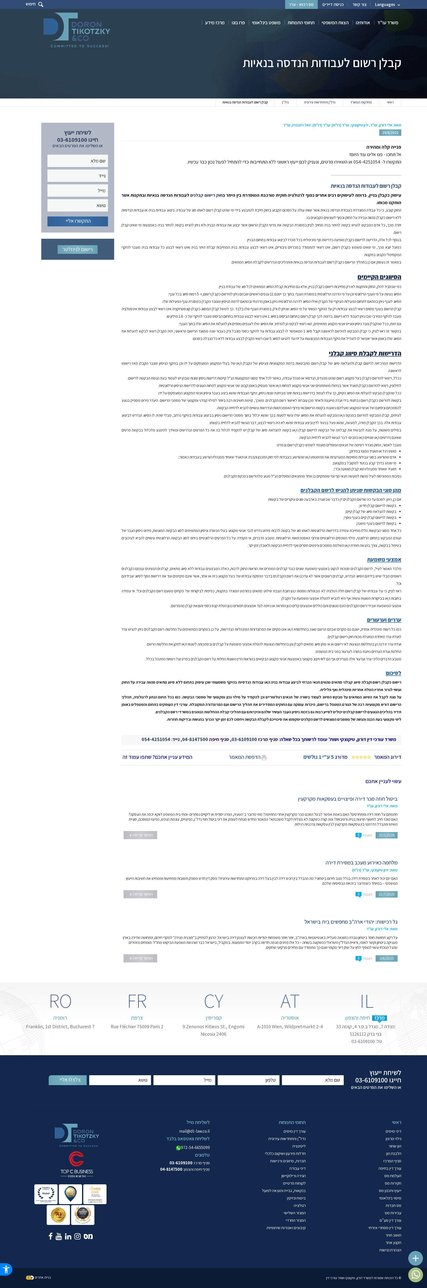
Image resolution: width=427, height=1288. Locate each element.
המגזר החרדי (296, 1220)
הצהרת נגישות (390, 1250)
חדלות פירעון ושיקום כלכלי (285, 1153)
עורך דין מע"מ (390, 1220)
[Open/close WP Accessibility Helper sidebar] (6, 1269)
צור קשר (359, 4)
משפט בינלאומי (266, 22)
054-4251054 (156, 739)
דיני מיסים (393, 1131)
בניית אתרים (43, 1277)
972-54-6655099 (195, 1147)
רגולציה (300, 1205)
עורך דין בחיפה (390, 1168)
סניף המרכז (392, 1161)
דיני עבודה (297, 1168)
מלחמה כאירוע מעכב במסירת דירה (362, 862)
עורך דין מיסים (294, 1131)
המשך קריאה (142, 834)
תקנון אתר (393, 1242)
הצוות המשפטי (335, 22)
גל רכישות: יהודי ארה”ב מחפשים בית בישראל (351, 921)
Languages (385, 4)
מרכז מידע (215, 22)
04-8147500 (195, 739)
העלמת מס (392, 1175)
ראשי (390, 102)
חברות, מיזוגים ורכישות (288, 1161)
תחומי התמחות (301, 22)
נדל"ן (285, 102)
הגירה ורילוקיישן (293, 1175)
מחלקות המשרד (361, 102)
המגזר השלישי (295, 1213)
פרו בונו (238, 22)
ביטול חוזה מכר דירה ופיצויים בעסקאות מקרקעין (348, 798)
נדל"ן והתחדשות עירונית (319, 102)
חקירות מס (393, 1183)
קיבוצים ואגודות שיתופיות (286, 1227)
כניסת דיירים (333, 4)
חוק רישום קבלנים (206, 195)
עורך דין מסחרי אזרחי (384, 1227)
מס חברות (393, 1205)
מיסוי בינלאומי (390, 1198)
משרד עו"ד (387, 22)
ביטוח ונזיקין (296, 1198)
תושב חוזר (393, 1235)
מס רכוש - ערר (301, 4)
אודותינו (363, 22)
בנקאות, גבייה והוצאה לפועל (284, 1190)
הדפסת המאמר (244, 756)
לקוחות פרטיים (294, 1183)
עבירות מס (393, 1213)
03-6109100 (244, 739)
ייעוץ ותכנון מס (390, 1190)
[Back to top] (418, 1255)
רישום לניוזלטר (78, 249)
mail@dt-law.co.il (194, 1131)
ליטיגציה (299, 1146)
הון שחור (394, 1146)
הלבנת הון (393, 1153)
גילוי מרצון (393, 1138)
